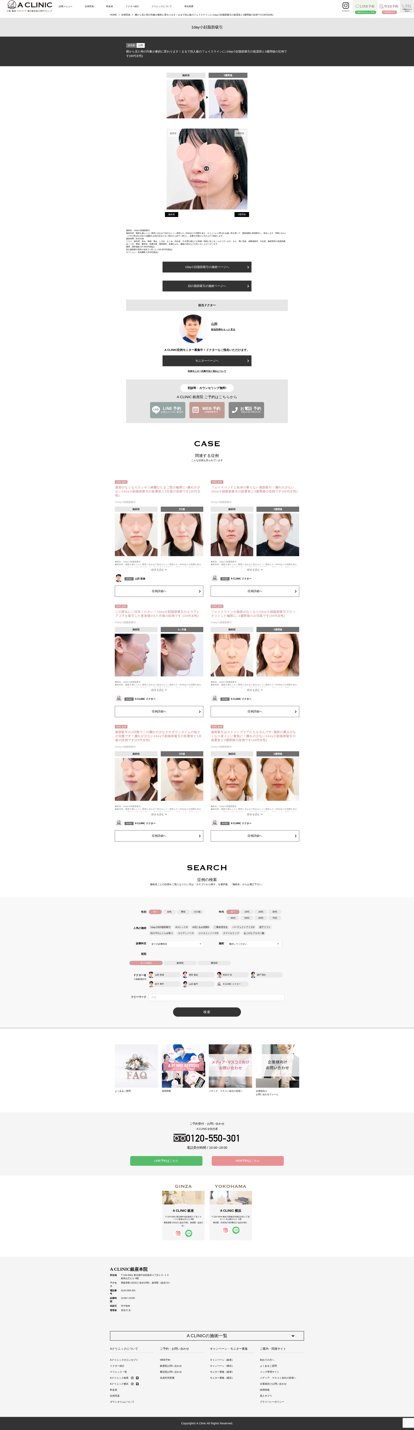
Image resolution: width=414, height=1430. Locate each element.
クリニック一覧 (118, 1371)
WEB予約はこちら (248, 1160)
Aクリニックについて (124, 1348)
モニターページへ (207, 360)
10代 (247, 912)
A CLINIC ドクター (241, 578)
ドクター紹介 (132, 6)
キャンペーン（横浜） (222, 1365)
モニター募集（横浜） (222, 1377)
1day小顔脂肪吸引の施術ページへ (207, 267)
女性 (169, 912)
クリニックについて (162, 6)
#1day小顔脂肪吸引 (125, 502)
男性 (183, 912)
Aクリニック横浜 (119, 1383)
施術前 (171, 214)
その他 (197, 912)
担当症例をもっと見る (223, 329)
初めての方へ (267, 1359)
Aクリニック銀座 (119, 1377)
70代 (274, 918)
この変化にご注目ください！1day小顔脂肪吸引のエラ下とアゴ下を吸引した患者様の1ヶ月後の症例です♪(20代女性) (157, 613)
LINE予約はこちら (166, 1160)
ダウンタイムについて (122, 1401)
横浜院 (214, 963)
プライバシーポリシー (272, 1401)
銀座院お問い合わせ (171, 1365)
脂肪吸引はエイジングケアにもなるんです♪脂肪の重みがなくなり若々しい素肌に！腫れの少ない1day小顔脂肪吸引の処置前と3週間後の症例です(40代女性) (253, 736)
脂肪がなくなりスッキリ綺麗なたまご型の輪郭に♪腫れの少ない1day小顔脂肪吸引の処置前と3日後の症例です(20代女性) (158, 491)
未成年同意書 (167, 1377)
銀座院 (180, 963)
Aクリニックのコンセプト (124, 1359)
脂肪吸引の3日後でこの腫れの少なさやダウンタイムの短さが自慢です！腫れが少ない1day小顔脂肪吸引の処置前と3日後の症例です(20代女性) (158, 736)
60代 (260, 918)
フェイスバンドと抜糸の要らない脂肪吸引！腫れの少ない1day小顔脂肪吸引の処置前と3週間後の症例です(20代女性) (254, 489)
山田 (140, 45)
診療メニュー (65, 6)
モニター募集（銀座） (222, 1371)
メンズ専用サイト (269, 1371)
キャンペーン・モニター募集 (229, 1348)
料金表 (109, 6)
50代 (247, 918)
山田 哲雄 (140, 578)
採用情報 (265, 1389)
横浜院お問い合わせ (171, 1371)
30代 (274, 912)
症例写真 (89, 6)
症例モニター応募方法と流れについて (207, 371)
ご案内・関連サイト (273, 1348)
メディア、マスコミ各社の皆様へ (278, 1377)
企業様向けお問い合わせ (273, 1383)
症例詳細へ (159, 591)
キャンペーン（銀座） (222, 1359)
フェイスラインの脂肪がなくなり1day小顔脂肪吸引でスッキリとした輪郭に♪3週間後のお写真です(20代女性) (253, 613)
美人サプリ (266, 1395)
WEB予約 (165, 1359)
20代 (260, 912)
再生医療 (188, 6)
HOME (113, 15)
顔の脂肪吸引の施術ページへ (207, 286)
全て (155, 912)
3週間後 (242, 214)
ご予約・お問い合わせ (174, 1348)
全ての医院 (146, 963)
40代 (233, 918)
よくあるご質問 (268, 1365)
